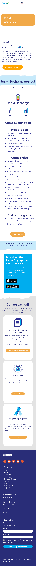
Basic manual (18, 88)
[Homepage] (6, 3)
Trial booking (18, 394)
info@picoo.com (8, 513)
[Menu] (31, 3)
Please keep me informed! (18, 547)
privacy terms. (8, 542)
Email (5, 529)
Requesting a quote (18, 437)
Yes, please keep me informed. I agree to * (17, 541)
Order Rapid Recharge (12, 67)
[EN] (24, 3)
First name (7, 534)
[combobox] (23, 3)
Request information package (18, 351)
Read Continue (18, 234)
